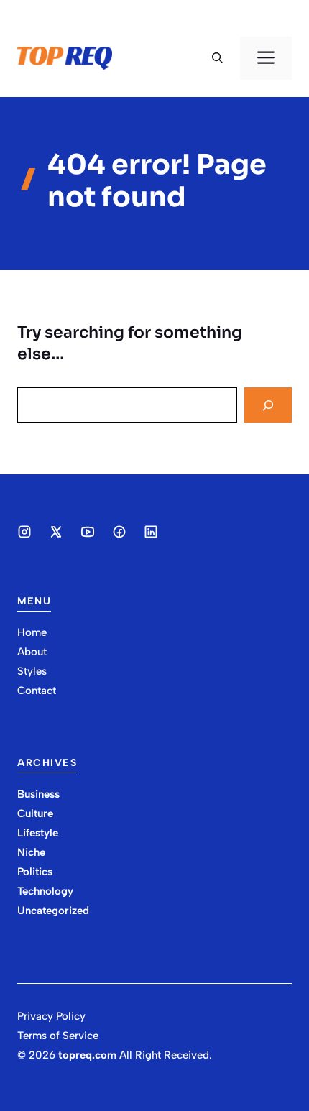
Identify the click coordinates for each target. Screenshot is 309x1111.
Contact (36, 690)
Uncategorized (53, 910)
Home (32, 632)
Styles (32, 671)
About (32, 651)
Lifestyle (37, 832)
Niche (31, 852)
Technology (45, 891)
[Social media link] (24, 532)
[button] (217, 58)
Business (38, 794)
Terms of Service (57, 1035)
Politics (34, 871)
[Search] (268, 405)
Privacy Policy (51, 1016)
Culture (35, 813)
